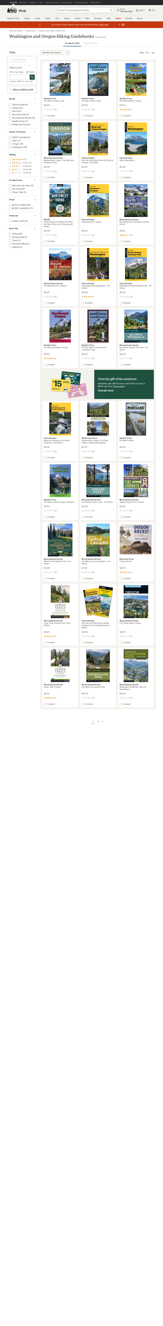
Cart (153, 10)
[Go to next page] (103, 721)
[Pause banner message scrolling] (123, 24)
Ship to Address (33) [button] (22, 89)
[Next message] (119, 24)
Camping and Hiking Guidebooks (51, 31)
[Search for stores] (32, 77)
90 (153, 52)
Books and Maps (16, 31)
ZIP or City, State (16, 72)
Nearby (31, 72)
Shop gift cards (105, 390)
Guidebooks (31, 31)
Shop (22, 10)
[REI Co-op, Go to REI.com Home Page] (12, 10)
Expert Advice (90, 43)
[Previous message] (40, 24)
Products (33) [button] (72, 43)
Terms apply (118, 386)
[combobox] (86, 10)
